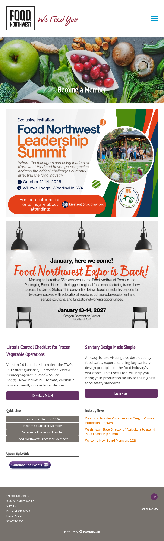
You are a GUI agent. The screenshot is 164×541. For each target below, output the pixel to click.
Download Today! (42, 395)
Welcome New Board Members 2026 (111, 440)
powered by (71, 531)
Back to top (147, 509)
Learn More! (121, 393)
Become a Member (82, 90)
